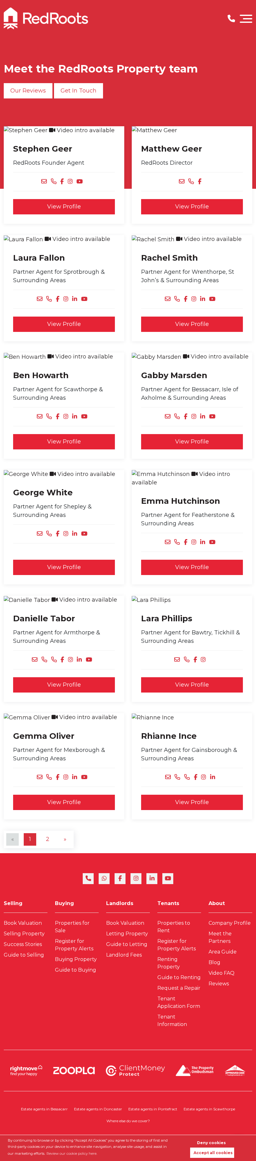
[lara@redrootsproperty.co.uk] (179, 660)
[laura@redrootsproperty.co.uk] (42, 299)
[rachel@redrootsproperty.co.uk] (170, 299)
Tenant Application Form (178, 1002)
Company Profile (230, 923)
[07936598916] (179, 299)
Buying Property (76, 959)
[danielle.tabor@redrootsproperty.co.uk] (37, 660)
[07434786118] (179, 542)
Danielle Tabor (44, 618)
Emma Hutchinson (180, 501)
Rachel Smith (169, 258)
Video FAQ (221, 973)
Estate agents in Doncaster (98, 1109)
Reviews (219, 984)
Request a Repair (178, 988)
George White (43, 492)
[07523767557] (179, 777)
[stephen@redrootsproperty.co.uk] (46, 182)
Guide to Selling (24, 955)
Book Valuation (23, 923)
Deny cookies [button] (211, 1142)
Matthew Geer (171, 148)
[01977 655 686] (56, 182)
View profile (64, 206)
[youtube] (167, 878)
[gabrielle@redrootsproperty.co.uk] (170, 417)
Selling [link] (13, 903)
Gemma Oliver (43, 736)
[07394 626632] (51, 534)
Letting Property (127, 934)
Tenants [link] (168, 903)
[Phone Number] (231, 18)
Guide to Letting (126, 944)
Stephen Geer (42, 148)
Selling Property (24, 934)
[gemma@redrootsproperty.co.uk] (42, 777)
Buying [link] (64, 903)
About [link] (217, 903)
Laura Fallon (39, 258)
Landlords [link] (119, 903)
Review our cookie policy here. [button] (72, 1153)
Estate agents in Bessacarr (44, 1109)
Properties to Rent (173, 926)
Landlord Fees (124, 955)
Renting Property (168, 963)
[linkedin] (151, 878)
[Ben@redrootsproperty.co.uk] (42, 417)
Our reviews (28, 90)
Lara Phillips (166, 618)
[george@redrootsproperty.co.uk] (42, 534)
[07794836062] (179, 417)
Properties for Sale (72, 926)
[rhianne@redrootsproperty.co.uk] (170, 777)
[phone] (88, 878)
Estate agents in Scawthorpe (209, 1109)
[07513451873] (46, 660)
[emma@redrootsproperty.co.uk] (170, 542)
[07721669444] (51, 777)
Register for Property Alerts (74, 945)
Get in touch (78, 90)
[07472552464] (51, 299)
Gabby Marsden (174, 375)
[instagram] (135, 878)
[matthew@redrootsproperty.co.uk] (184, 182)
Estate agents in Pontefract (152, 1109)
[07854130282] (51, 417)
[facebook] (120, 878)
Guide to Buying (75, 970)
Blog (214, 962)
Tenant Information (172, 1020)
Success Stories (23, 944)
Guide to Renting (179, 977)
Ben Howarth (41, 375)
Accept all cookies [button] (213, 1152)
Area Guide (223, 952)
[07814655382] (189, 660)
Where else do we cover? (128, 1120)
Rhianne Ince (169, 736)
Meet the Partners (220, 937)
